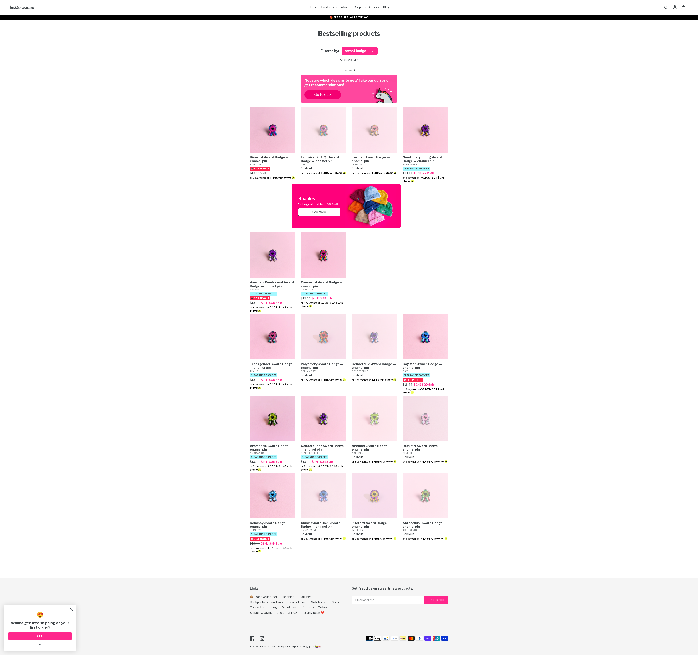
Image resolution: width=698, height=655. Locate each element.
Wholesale (289, 607)
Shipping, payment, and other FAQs (274, 612)
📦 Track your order (263, 597)
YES (40, 636)
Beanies (288, 597)
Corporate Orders (315, 607)
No (40, 644)
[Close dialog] (72, 610)
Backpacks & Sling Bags (266, 602)
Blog (273, 607)
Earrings (305, 597)
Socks (336, 602)
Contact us (257, 607)
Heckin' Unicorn (268, 646)
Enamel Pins (296, 602)
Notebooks (319, 602)
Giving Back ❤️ (314, 612)
